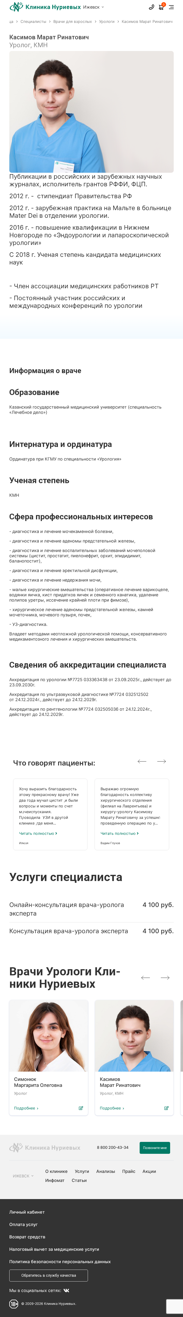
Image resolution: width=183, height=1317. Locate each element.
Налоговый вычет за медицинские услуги (54, 1249)
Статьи (79, 1180)
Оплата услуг (23, 1224)
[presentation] (142, 761)
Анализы (105, 1171)
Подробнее (24, 1108)
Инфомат (55, 1180)
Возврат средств (27, 1236)
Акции (149, 1171)
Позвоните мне (155, 1148)
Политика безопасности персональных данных (60, 1261)
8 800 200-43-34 (112, 1147)
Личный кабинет (27, 1212)
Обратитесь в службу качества (48, 1275)
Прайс (128, 1171)
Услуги (82, 1171)
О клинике (56, 1171)
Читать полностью (37, 833)
